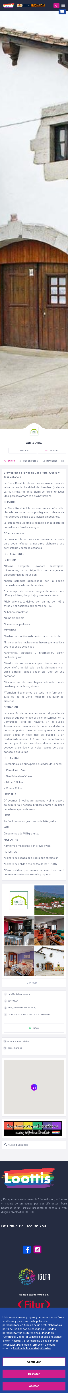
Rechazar (34, 1373)
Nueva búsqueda (17, 1144)
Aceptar (34, 1386)
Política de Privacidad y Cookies (32, 1348)
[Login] (56, 5)
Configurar (34, 1361)
